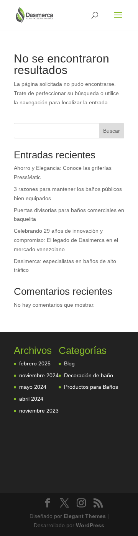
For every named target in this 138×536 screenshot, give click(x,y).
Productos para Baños (91, 387)
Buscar (111, 131)
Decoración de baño (88, 375)
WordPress (90, 525)
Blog (69, 363)
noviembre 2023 (39, 411)
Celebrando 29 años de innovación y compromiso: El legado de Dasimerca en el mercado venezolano (66, 240)
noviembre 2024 (39, 375)
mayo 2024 (32, 387)
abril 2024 (31, 399)
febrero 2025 (35, 363)
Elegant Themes (85, 516)
